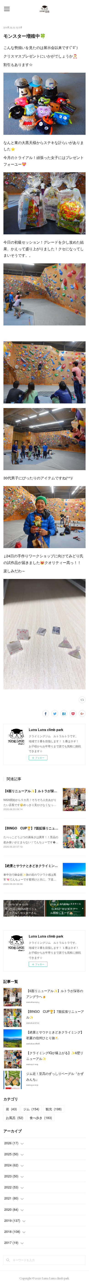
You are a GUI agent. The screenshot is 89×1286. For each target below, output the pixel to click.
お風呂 (14, 1117)
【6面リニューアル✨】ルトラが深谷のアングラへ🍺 (41, 790)
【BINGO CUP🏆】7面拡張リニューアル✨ (35, 828)
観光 (54, 1109)
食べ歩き (41, 1117)
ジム (31, 1109)
